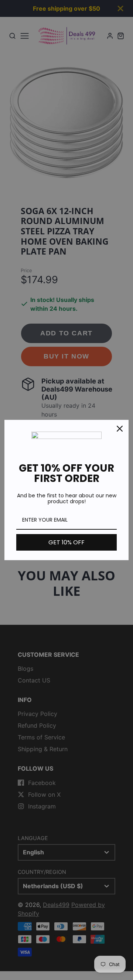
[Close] (120, 428)
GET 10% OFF (66, 542)
